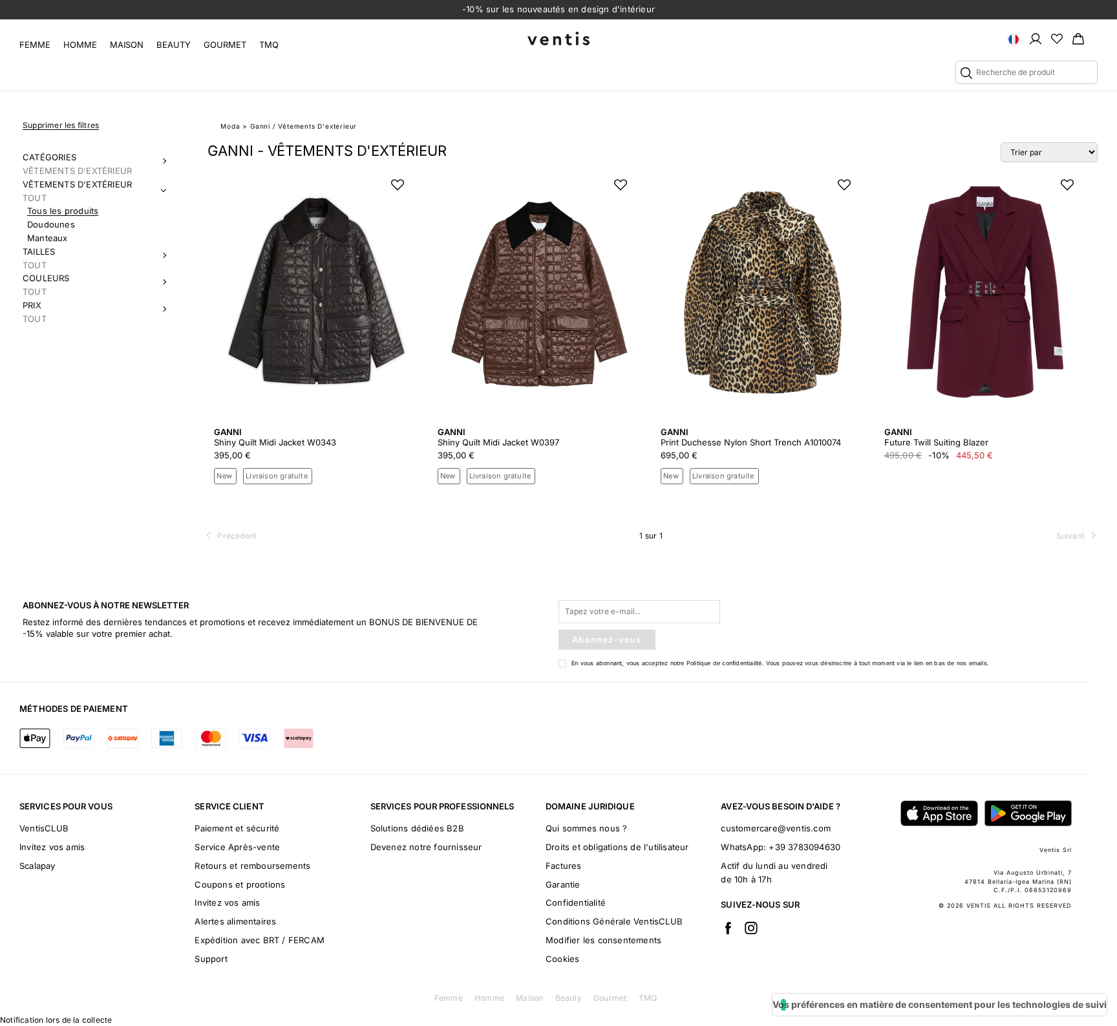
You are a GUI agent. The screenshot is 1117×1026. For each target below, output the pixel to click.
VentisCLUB (44, 828)
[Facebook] (728, 928)
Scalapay (37, 865)
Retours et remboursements (252, 865)
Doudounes (51, 224)
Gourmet (225, 44)
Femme (34, 44)
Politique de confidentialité (724, 663)
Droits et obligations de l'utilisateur (617, 847)
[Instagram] (751, 928)
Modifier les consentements (603, 940)
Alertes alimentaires (235, 921)
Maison (127, 44)
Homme (80, 44)
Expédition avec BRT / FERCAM (259, 940)
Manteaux (47, 238)
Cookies (562, 959)
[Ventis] (558, 38)
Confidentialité (576, 902)
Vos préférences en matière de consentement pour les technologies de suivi (939, 1004)
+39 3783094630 (804, 847)
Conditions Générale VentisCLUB (614, 921)
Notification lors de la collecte (56, 1020)
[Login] (1035, 38)
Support (211, 959)
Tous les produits (62, 211)
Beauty (173, 44)
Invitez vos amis (52, 847)
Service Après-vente (237, 847)
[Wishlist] (1057, 38)
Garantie (563, 884)
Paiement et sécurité (237, 828)
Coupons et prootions (240, 884)
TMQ (269, 44)
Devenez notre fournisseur (426, 847)
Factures (564, 865)
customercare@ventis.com (776, 828)
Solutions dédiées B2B (417, 828)
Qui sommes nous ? (586, 828)
